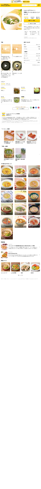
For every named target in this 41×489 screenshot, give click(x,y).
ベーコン (25, 48)
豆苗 (25, 44)
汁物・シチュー (6, 278)
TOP (2, 278)
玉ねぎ (25, 46)
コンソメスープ (13, 278)
